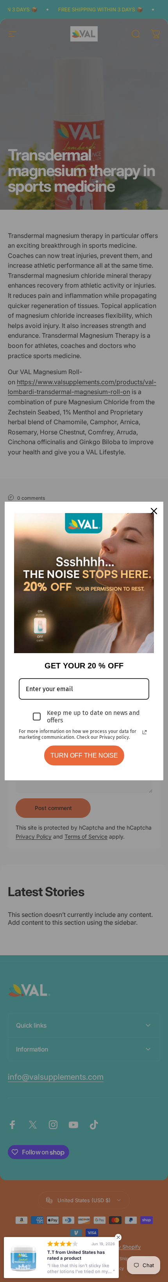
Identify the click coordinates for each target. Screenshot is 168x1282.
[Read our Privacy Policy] (144, 732)
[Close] (154, 511)
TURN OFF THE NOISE (84, 755)
